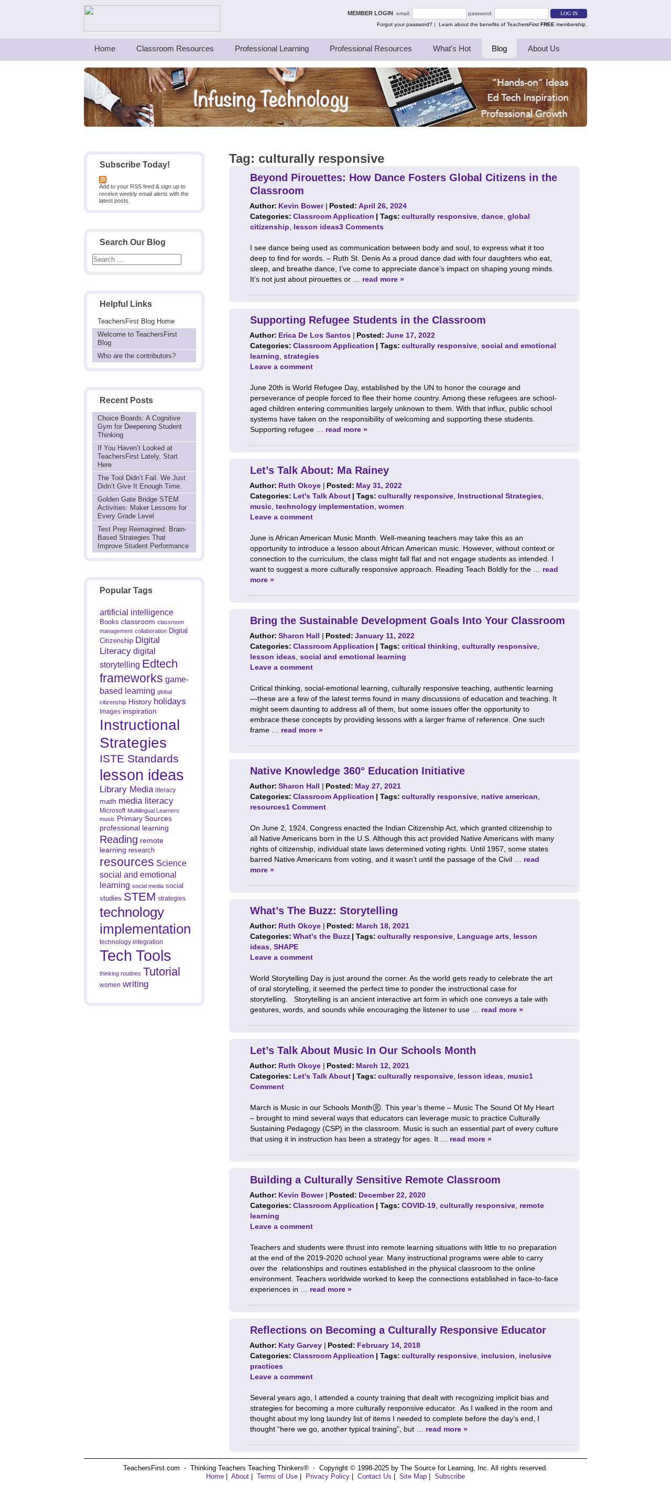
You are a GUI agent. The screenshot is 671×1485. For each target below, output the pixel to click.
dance (492, 216)
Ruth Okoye (299, 485)
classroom (138, 621)
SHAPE (286, 947)
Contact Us (375, 1476)
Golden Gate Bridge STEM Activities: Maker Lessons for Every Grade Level (142, 507)
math (108, 801)
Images (110, 711)
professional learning (134, 828)
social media (148, 886)
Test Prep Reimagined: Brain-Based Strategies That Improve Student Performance (143, 537)
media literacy (146, 800)
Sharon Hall (299, 635)
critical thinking (430, 646)
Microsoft (112, 810)
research (141, 850)
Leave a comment (281, 366)
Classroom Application (333, 216)
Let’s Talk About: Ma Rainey (319, 470)
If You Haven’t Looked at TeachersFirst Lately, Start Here (138, 456)
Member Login (372, 13)
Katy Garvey (300, 1345)
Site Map (413, 1476)
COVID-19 (419, 1205)
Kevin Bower (300, 206)
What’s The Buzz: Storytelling (324, 910)
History (139, 701)
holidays (170, 701)
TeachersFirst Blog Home (136, 321)
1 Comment (306, 807)
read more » (383, 279)
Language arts (483, 936)
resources (127, 862)
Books (109, 622)
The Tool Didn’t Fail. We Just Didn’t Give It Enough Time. (142, 482)
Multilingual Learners (153, 810)
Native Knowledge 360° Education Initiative (357, 771)
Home (104, 48)
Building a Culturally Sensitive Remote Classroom (375, 1179)
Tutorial (161, 971)
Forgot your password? (404, 24)
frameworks (131, 678)
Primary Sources (144, 819)
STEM (140, 896)
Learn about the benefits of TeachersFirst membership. (513, 24)
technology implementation (325, 506)
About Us (544, 48)
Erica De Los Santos (314, 335)
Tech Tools (135, 955)
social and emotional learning (353, 656)
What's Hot (452, 48)
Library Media (126, 789)
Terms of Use (277, 1476)
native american (509, 796)
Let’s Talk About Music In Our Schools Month (363, 1050)
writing (135, 984)
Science (171, 863)
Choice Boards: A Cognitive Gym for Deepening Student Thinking (140, 426)
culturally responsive (439, 216)
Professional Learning (272, 48)
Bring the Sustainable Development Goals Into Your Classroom (407, 620)
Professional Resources (371, 48)
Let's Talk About (322, 496)
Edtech (160, 663)
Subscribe (450, 1476)
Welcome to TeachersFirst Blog (137, 338)
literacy (165, 789)
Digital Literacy (130, 645)
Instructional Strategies (500, 496)
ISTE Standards (139, 758)
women (110, 984)
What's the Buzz (321, 936)
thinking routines (120, 973)
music (107, 819)
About (240, 1476)
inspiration (140, 711)
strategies (172, 898)
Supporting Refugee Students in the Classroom (368, 320)
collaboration (151, 631)
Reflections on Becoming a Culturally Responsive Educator (398, 1330)
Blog (499, 48)
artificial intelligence (137, 612)
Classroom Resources (175, 48)
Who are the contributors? (137, 356)
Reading (119, 839)
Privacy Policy (328, 1476)
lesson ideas (142, 775)
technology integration (131, 941)
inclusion (498, 1355)
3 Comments (361, 227)
